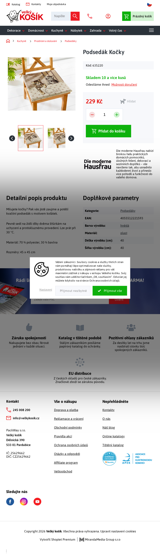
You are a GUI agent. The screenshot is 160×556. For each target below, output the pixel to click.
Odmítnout (73, 291)
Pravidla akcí (63, 436)
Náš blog (108, 427)
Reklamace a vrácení (69, 418)
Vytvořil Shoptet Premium (57, 539)
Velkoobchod (63, 471)
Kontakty (36, 4)
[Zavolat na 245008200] (90, 16)
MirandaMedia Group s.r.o (102, 539)
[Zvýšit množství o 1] (117, 115)
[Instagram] (24, 501)
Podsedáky (127, 210)
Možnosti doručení (124, 84)
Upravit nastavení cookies (118, 531)
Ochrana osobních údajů (71, 445)
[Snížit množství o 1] (92, 115)
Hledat (75, 16)
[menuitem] (16, 30)
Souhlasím (110, 291)
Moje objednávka (56, 4)
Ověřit (119, 299)
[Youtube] (37, 501)
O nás (106, 418)
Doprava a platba (66, 410)
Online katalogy (113, 436)
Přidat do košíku (111, 131)
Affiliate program (66, 462)
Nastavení (45, 289)
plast (123, 233)
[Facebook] (10, 502)
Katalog (16, 4)
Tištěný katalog (113, 445)
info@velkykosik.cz (26, 418)
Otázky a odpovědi (67, 454)
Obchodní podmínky (68, 427)
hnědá (124, 225)
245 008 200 (21, 410)
